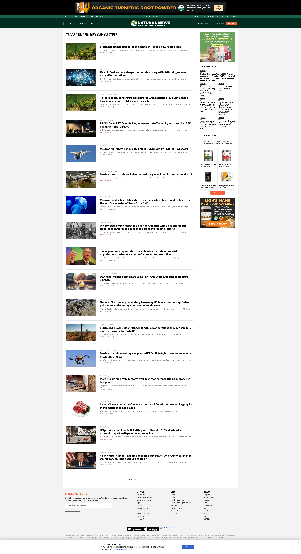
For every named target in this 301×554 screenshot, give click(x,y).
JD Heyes (111, 222)
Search (235, 17)
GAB (205, 516)
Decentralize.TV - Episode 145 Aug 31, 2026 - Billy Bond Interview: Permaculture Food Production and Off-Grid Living (208, 91)
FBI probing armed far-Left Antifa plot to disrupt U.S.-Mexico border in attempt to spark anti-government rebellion (142, 431)
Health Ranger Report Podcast (181, 503)
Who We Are (141, 495)
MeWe (206, 513)
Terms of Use (141, 519)
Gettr (205, 508)
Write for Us (140, 505)
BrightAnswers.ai (194, 17)
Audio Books (104, 17)
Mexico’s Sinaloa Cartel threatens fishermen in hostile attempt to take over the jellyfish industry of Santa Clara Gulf (145, 201)
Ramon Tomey (113, 43)
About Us (220, 17)
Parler (206, 503)
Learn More (175, 547)
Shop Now (217, 193)
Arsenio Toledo (113, 94)
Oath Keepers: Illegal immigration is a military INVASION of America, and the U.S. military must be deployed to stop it (146, 457)
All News (174, 497)
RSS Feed (174, 513)
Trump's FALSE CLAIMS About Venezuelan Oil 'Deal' (225, 88)
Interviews (94, 17)
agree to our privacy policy (123, 549)
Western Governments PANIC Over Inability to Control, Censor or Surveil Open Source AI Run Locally (208, 124)
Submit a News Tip (143, 513)
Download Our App (208, 17)
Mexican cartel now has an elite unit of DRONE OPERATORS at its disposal (144, 148)
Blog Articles (175, 511)
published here (130, 539)
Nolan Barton (112, 376)
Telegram (207, 500)
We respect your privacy (72, 511)
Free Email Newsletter (144, 500)
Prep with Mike (83, 17)
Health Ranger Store (208, 136)
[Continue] (109, 505)
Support (139, 503)
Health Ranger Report (209, 66)
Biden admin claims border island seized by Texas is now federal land (140, 46)
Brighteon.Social (209, 497)
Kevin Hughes (113, 145)
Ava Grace (112, 69)
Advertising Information (144, 511)
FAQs (226, 17)
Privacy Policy (141, 516)
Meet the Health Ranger (144, 497)
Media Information (143, 508)
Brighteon (73, 17)
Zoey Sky (111, 120)
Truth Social (208, 505)
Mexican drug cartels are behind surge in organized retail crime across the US (146, 174)
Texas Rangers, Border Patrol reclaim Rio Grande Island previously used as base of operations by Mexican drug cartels (144, 99)
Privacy (113, 535)
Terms (119, 535)
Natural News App (176, 505)
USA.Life (207, 519)
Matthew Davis (113, 324)
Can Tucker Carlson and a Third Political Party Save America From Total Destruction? (226, 123)
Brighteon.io (208, 495)
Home (65, 17)
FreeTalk (207, 511)
